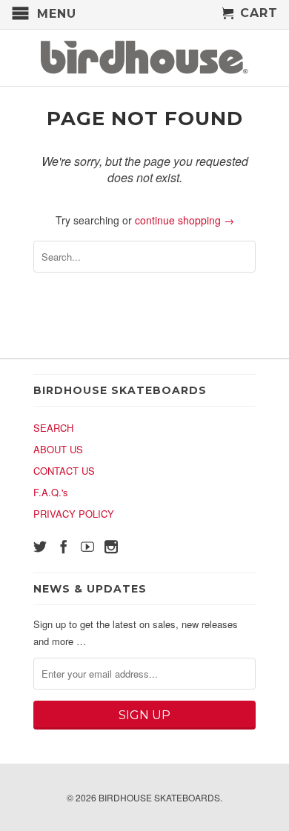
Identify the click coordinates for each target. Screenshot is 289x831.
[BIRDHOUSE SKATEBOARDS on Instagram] (111, 546)
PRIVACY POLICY (73, 514)
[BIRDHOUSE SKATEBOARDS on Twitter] (40, 546)
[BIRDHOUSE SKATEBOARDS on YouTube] (87, 546)
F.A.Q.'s (50, 492)
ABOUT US (58, 449)
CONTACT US (64, 471)
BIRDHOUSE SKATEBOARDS (159, 797)
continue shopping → (184, 220)
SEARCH (53, 428)
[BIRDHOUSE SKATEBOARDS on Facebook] (63, 546)
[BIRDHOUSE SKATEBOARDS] (144, 58)
